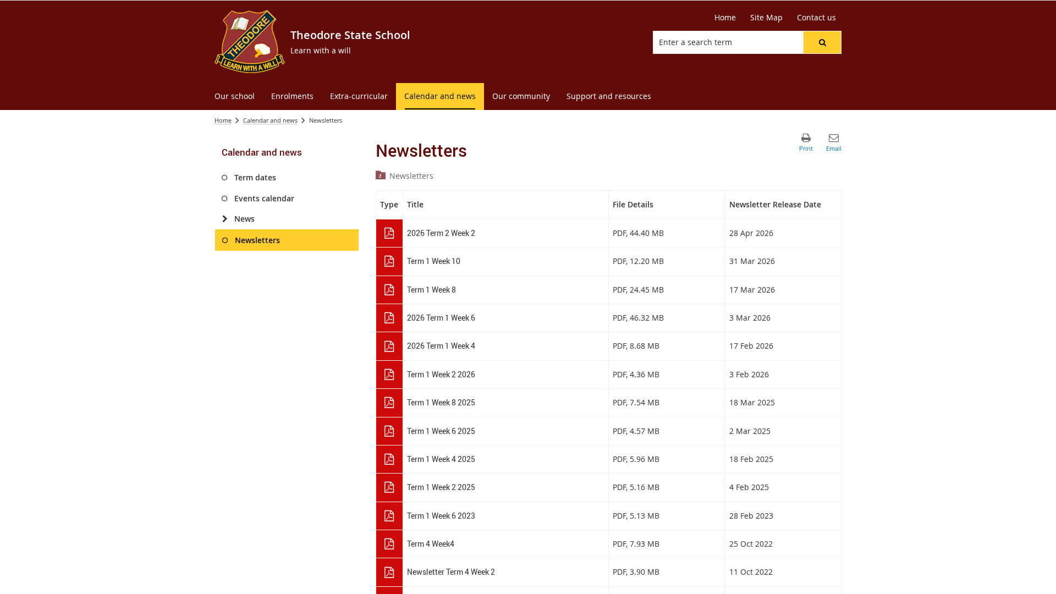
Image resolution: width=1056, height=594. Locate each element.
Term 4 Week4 (430, 543)
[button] (822, 42)
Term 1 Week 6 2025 (441, 431)
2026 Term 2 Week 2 (441, 233)
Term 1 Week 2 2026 (441, 374)
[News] (224, 219)
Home (223, 120)
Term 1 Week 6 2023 (441, 515)
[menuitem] (234, 96)
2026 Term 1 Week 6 (441, 317)
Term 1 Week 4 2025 (441, 459)
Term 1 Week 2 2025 (441, 487)
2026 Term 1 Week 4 (441, 345)
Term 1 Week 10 (433, 261)
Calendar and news (270, 120)
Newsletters (411, 175)
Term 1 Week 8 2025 (441, 402)
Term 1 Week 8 (431, 289)
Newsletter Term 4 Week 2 (451, 571)
